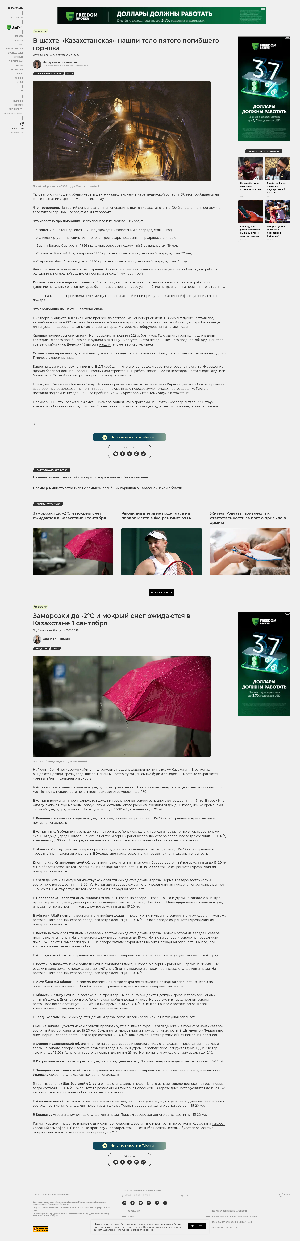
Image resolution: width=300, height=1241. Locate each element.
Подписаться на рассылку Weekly (142, 1191)
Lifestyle (18, 57)
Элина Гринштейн (56, 639)
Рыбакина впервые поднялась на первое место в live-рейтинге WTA (156, 515)
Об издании (133, 1211)
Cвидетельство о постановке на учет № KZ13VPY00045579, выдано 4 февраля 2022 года (71, 1209)
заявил (118, 402)
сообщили (189, 269)
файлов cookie (144, 1229)
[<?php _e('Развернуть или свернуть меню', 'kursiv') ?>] (22, 123)
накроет (218, 1123)
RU (12, 17)
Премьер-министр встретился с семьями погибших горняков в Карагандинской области (107, 488)
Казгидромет (41, 649)
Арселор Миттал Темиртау (48, 73)
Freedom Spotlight (13, 113)
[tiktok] (149, 1203)
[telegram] (132, 1203)
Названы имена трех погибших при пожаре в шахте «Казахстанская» (91, 477)
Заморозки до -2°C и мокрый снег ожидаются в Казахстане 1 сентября (69, 515)
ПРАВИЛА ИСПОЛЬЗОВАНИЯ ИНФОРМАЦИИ (232, 1222)
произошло (102, 318)
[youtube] (141, 1203)
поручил (117, 384)
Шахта (69, 73)
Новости (18, 36)
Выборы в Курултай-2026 (224, 1228)
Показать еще (161, 592)
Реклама (18, 105)
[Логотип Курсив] (15, 8)
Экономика (17, 69)
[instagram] (124, 1203)
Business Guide (15, 53)
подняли (123, 336)
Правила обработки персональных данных (235, 1217)
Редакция (18, 101)
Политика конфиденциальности (229, 1211)
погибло (99, 221)
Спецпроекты (16, 109)
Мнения (19, 78)
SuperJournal (16, 61)
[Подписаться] (185, 1195)
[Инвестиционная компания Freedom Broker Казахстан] (14, 27)
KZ (22, 17)
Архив (20, 82)
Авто (20, 44)
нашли (105, 344)
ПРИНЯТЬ (197, 1226)
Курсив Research (14, 49)
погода (56, 649)
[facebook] (165, 1203)
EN (17, 17)
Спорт (20, 74)
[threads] (157, 1203)
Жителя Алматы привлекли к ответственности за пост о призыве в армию (248, 518)
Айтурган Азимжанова (60, 62)
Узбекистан (17, 132)
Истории (18, 40)
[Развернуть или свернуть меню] (22, 91)
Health (19, 65)
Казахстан (17, 129)
